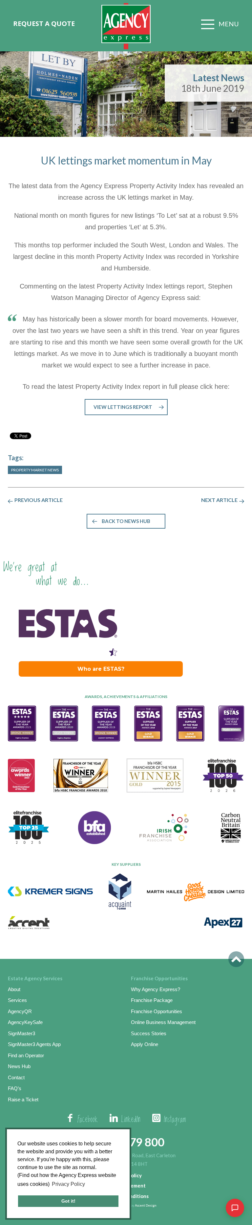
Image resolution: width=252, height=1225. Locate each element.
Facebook (87, 1119)
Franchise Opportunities (156, 1011)
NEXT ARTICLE (219, 500)
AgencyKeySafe (25, 1022)
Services (17, 1000)
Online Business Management (163, 1022)
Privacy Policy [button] (68, 1184)
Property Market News (35, 469)
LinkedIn (130, 1119)
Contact (16, 1077)
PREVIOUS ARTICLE (38, 500)
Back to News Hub (126, 521)
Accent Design (146, 1205)
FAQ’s (14, 1088)
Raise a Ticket (23, 1099)
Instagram (175, 1119)
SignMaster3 (21, 1033)
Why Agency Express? (155, 989)
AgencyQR (20, 1011)
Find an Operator (26, 1055)
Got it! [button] (68, 1201)
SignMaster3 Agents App (34, 1044)
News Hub (19, 1066)
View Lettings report (123, 407)
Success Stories (148, 1033)
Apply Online (144, 1044)
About (14, 989)
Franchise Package (152, 1000)
